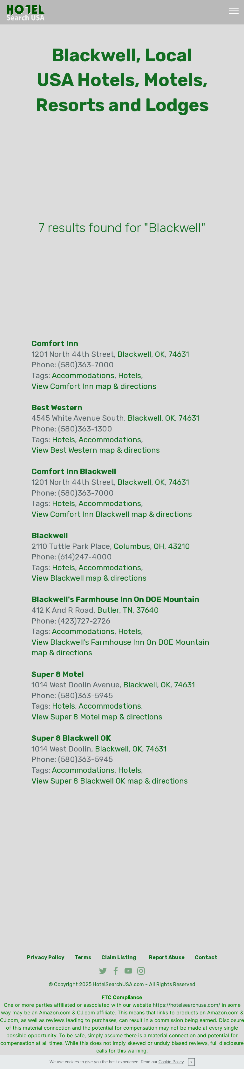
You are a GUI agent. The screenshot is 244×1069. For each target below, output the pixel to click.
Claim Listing (118, 957)
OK (160, 354)
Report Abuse (167, 957)
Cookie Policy (171, 1061)
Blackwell (134, 354)
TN (127, 610)
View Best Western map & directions (95, 450)
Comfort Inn (54, 343)
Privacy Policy (45, 957)
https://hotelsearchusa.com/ (186, 1005)
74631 (178, 354)
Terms (83, 957)
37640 (147, 610)
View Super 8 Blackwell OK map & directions (109, 781)
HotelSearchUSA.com (118, 984)
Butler (108, 610)
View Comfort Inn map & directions (93, 386)
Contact (206, 957)
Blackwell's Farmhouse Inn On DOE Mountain (115, 599)
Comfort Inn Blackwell (73, 471)
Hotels (129, 375)
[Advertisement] (122, 169)
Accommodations (83, 375)
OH (159, 546)
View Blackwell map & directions (88, 578)
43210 (179, 546)
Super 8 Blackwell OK (71, 738)
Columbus (132, 546)
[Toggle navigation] (234, 10)
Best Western (56, 407)
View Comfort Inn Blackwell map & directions (111, 514)
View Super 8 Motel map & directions (96, 716)
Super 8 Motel (57, 674)
